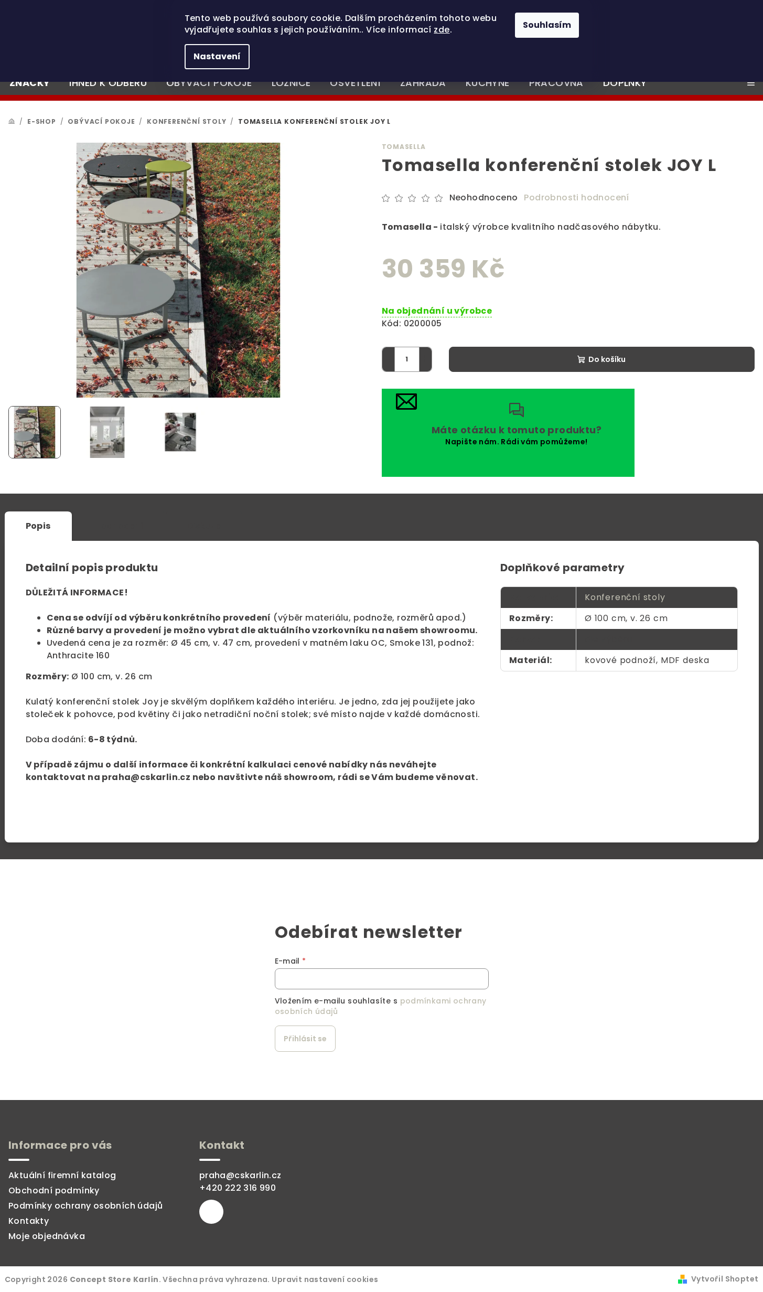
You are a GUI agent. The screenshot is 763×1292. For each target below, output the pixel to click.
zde (441, 30)
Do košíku (607, 359)
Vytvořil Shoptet (724, 1279)
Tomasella (404, 146)
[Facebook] (211, 1212)
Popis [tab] (38, 526)
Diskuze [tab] (204, 526)
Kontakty (28, 1221)
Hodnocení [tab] (119, 526)
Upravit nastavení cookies (325, 1279)
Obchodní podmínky (54, 1190)
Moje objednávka (46, 1236)
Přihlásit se (305, 1038)
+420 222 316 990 (237, 1188)
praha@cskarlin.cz (240, 1175)
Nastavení (217, 56)
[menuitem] (29, 83)
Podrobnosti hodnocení (576, 198)
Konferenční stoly (625, 597)
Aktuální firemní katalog (62, 1175)
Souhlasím (547, 25)
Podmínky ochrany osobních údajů (85, 1206)
